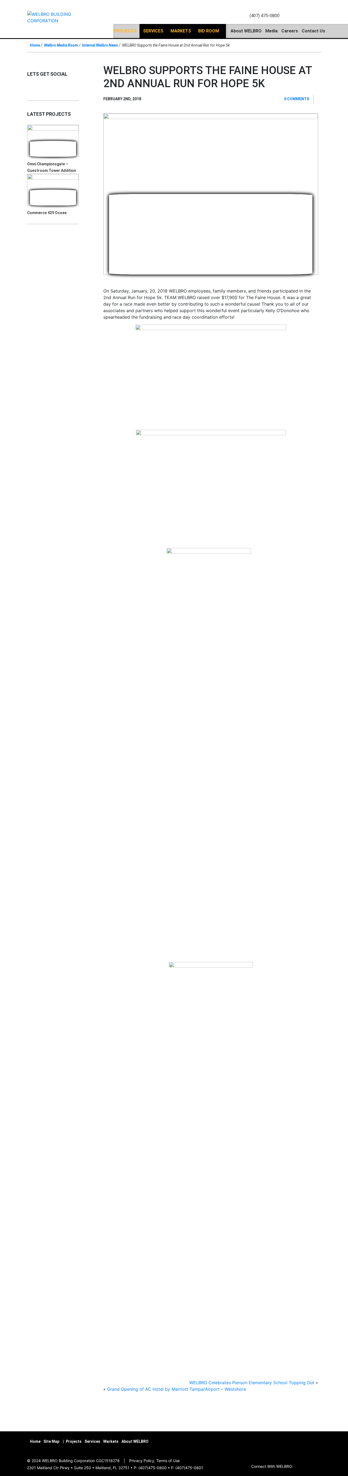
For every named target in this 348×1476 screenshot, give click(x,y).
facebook (293, 15)
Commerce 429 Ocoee (47, 213)
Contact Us (313, 31)
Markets (180, 31)
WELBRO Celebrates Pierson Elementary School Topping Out (251, 1382)
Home (35, 45)
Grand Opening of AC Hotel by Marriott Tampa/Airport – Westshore (176, 1389)
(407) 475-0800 (264, 15)
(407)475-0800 (152, 1467)
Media (271, 31)
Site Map (51, 1441)
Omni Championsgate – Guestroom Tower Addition (51, 167)
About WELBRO (246, 31)
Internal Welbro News (100, 45)
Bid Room (208, 31)
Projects (125, 31)
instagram (286, 15)
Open (316, 15)
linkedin (299, 15)
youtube (305, 15)
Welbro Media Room (61, 45)
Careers (289, 31)
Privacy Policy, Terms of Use (154, 1460)
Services (153, 31)
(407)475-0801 (189, 1467)
